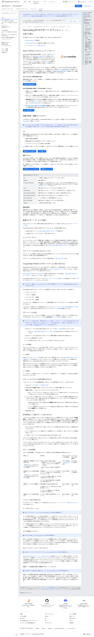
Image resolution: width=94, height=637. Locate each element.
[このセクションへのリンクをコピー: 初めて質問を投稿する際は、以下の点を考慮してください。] (54, 88)
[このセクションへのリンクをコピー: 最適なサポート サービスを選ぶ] (47, 220)
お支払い (55, 322)
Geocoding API (17, 6)
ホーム (24, 26)
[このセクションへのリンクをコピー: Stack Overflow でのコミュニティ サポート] (56, 51)
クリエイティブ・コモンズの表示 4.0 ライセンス (49, 587)
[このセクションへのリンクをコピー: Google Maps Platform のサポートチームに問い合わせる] (66, 264)
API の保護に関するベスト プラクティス (28, 620)
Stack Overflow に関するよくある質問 (35, 105)
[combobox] (69, 1)
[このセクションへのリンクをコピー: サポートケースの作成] (38, 312)
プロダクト (29, 26)
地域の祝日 (65, 462)
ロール (64, 382)
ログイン (32, 61)
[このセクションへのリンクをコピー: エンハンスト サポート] (38, 237)
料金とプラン (72, 616)
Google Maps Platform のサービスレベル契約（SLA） (36, 556)
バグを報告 (41, 151)
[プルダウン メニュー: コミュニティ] (56, 1)
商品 (25, 1)
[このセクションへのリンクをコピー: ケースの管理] (32, 344)
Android (46, 616)
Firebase (50, 628)
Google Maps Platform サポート (42, 331)
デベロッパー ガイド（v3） (22, 8)
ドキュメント (36, 1)
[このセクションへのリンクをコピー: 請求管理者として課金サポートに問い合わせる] (53, 415)
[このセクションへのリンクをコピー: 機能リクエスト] (32, 155)
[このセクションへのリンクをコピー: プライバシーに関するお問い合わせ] (42, 500)
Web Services (6, 6)
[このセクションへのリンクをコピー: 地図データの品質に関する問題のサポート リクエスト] (57, 567)
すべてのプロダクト (71, 628)
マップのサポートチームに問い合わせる (35, 45)
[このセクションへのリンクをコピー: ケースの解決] (30, 371)
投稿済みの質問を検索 (29, 84)
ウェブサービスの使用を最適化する (28, 622)
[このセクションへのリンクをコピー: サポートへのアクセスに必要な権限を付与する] (53, 379)
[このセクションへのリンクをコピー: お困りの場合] (34, 34)
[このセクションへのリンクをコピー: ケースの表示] (30, 354)
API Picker (22, 618)
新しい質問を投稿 (28, 110)
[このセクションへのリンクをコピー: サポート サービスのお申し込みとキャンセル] (52, 251)
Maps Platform (15, 2)
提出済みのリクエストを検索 (30, 169)
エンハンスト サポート (30, 125)
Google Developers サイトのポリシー (48, 589)
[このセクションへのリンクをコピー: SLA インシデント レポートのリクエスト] (49, 548)
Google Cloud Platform (59, 628)
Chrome (43, 628)
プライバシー (28, 634)
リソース (40, 8)
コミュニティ (51, 1)
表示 (75, 278)
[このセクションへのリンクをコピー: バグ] (26, 131)
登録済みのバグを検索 (29, 151)
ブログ (44, 1)
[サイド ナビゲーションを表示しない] (16, 634)
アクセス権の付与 (57, 317)
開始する (78, 6)
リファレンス (33, 8)
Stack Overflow (29, 40)
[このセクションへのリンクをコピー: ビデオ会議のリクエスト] (39, 531)
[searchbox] (9, 13)
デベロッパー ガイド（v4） (8, 8)
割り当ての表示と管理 (36, 16)
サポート (71, 620)
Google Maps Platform (38, 26)
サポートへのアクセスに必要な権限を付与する (65, 307)
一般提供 (25, 464)
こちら (26, 439)
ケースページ (35, 357)
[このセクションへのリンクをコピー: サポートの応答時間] (36, 450)
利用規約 (71, 622)
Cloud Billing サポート (58, 269)
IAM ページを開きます (41, 385)
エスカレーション (32, 280)
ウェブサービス (48, 622)
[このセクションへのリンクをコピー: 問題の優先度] (31, 207)
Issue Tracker (29, 43)
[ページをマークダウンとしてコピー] (66, 30)
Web (46, 620)
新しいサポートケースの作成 (53, 278)
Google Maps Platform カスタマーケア (60, 245)
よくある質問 (23, 616)
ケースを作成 (59, 328)
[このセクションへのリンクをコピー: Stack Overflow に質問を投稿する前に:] (44, 77)
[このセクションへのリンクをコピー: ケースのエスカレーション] (40, 508)
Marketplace (36, 324)
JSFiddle (31, 103)
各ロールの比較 (57, 308)
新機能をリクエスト (46, 169)
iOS (45, 618)
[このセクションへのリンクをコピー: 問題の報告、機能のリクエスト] (47, 116)
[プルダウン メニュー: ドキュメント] (40, 1)
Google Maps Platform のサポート (47, 231)
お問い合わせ (88, 6)
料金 (29, 1)
